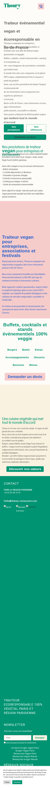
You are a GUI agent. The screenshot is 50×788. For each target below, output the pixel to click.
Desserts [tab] (39, 357)
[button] (30, 6)
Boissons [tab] (18, 365)
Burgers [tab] (12, 349)
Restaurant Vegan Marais (25, 756)
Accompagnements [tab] (17, 357)
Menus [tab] (33, 365)
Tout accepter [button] (17, 782)
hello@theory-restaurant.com (20, 500)
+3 (5, 492)
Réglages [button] (7, 782)
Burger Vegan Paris (25, 750)
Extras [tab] (39, 349)
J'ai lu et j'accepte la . (21, 743)
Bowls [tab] (26, 349)
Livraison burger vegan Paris (25, 747)
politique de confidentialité (27, 743)
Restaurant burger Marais (25, 759)
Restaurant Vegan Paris (25, 753)
